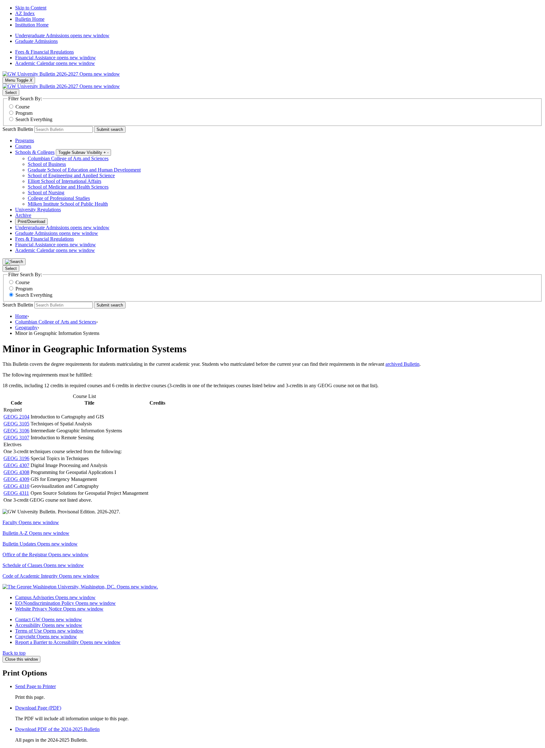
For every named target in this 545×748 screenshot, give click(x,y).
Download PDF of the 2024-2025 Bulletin (57, 729)
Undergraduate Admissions (62, 35)
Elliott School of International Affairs (64, 181)
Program (23, 113)
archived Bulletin (402, 364)
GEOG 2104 (16, 416)
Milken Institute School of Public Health (68, 204)
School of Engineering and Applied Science (71, 175)
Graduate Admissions (36, 41)
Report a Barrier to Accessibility (67, 642)
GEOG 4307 (16, 465)
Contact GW (48, 619)
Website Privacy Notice (59, 608)
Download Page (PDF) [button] (38, 707)
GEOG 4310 (16, 486)
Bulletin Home (29, 19)
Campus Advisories (55, 597)
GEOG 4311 (16, 493)
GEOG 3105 (16, 423)
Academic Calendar (55, 63)
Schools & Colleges (35, 152)
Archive (23, 215)
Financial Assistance (55, 57)
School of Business (47, 164)
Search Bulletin (18, 129)
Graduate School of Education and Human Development (84, 169)
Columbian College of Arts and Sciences (68, 158)
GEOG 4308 (16, 472)
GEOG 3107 (16, 437)
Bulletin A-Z (36, 533)
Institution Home (32, 24)
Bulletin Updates (40, 543)
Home (21, 316)
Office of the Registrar (46, 554)
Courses (23, 146)
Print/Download (31, 221)
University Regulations (38, 209)
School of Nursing (46, 192)
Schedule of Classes (43, 565)
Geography (26, 327)
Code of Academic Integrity (51, 576)
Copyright (46, 636)
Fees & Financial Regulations (44, 52)
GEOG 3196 (16, 458)
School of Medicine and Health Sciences (68, 187)
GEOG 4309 (16, 479)
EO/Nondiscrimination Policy (65, 603)
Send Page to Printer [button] (35, 686)
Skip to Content (30, 7)
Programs (24, 140)
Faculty (31, 522)
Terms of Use (49, 631)
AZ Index (25, 13)
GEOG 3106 (16, 430)
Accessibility (48, 625)
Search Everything (33, 119)
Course (22, 106)
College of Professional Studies (59, 198)
